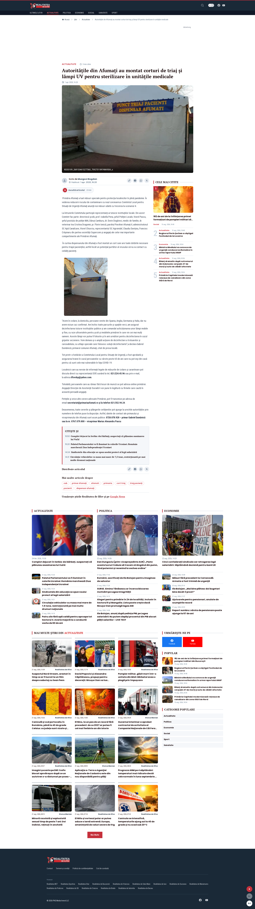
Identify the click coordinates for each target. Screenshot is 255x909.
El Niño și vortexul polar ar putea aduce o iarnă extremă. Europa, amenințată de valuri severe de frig (95, 821)
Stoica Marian (151, 718)
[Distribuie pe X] (146, 180)
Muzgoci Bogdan (87, 179)
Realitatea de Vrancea (121, 884)
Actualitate (86, 19)
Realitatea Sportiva (68, 884)
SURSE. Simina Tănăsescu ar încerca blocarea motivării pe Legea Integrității (123, 590)
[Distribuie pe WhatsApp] (141, 180)
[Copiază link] (129, 180)
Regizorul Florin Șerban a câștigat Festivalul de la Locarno (176, 234)
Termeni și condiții (62, 868)
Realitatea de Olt (72, 888)
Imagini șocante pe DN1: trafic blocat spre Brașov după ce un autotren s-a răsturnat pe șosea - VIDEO (51, 775)
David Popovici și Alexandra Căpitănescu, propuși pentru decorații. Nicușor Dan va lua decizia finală (91, 678)
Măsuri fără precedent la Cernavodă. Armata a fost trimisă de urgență (193, 579)
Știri (75, 19)
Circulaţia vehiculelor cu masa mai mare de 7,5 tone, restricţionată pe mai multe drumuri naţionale (107, 458)
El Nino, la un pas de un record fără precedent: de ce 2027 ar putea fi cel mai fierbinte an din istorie (94, 725)
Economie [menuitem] (79, 13)
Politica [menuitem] (67, 13)
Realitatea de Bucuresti (101, 884)
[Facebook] (218, 5)
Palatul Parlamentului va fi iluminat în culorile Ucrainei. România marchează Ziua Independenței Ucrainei (104, 446)
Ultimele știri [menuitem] (36, 13)
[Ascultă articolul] (249, 889)
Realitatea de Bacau (145, 888)
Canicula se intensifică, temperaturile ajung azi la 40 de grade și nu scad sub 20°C (136, 821)
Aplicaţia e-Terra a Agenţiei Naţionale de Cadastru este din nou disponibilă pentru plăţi (92, 773)
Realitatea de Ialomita (126, 888)
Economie (163, 244)
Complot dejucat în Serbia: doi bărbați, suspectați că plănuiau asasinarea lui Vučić (107, 438)
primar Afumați (79, 483)
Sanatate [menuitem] (103, 13)
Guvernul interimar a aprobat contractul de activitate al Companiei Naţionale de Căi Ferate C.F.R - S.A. (138, 726)
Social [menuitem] (91, 13)
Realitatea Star (83, 884)
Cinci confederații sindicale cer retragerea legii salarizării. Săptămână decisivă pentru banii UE (189, 563)
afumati (95, 483)
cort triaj (121, 483)
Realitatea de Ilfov (63, 669)
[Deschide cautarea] (202, 5)
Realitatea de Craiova (90, 888)
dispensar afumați (85, 488)
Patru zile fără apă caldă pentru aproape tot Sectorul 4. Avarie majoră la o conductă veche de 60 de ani (67, 620)
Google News (117, 496)
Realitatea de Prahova (55, 888)
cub (65, 483)
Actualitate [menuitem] (53, 13)
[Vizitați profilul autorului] (64, 180)
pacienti (68, 488)
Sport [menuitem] (114, 13)
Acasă (67, 19)
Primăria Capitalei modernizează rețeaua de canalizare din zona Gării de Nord (176, 278)
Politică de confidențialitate (83, 868)
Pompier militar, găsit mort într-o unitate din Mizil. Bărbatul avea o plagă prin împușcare (137, 677)
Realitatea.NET (52, 884)
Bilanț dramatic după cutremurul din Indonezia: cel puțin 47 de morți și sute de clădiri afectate (176, 264)
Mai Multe (95, 835)
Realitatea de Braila (108, 888)
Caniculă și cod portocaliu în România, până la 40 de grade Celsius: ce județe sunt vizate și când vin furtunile (49, 726)
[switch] (211, 5)
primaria (108, 483)
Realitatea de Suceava (178, 884)
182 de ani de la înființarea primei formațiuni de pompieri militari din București (173, 219)
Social (156, 224)
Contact (50, 868)
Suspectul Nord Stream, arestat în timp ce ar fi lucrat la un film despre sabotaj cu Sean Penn (51, 677)
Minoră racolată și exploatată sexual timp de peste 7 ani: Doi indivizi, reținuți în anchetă (49, 821)
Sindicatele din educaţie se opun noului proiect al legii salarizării (104, 452)
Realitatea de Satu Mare (141, 884)
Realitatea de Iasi (160, 884)
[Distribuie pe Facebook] (135, 180)
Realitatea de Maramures (199, 884)
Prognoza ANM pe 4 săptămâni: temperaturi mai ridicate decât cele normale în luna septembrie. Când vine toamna (136, 775)
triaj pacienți (136, 483)
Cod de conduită (102, 868)
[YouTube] (223, 5)
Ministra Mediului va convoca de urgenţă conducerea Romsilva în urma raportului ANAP (175, 250)
